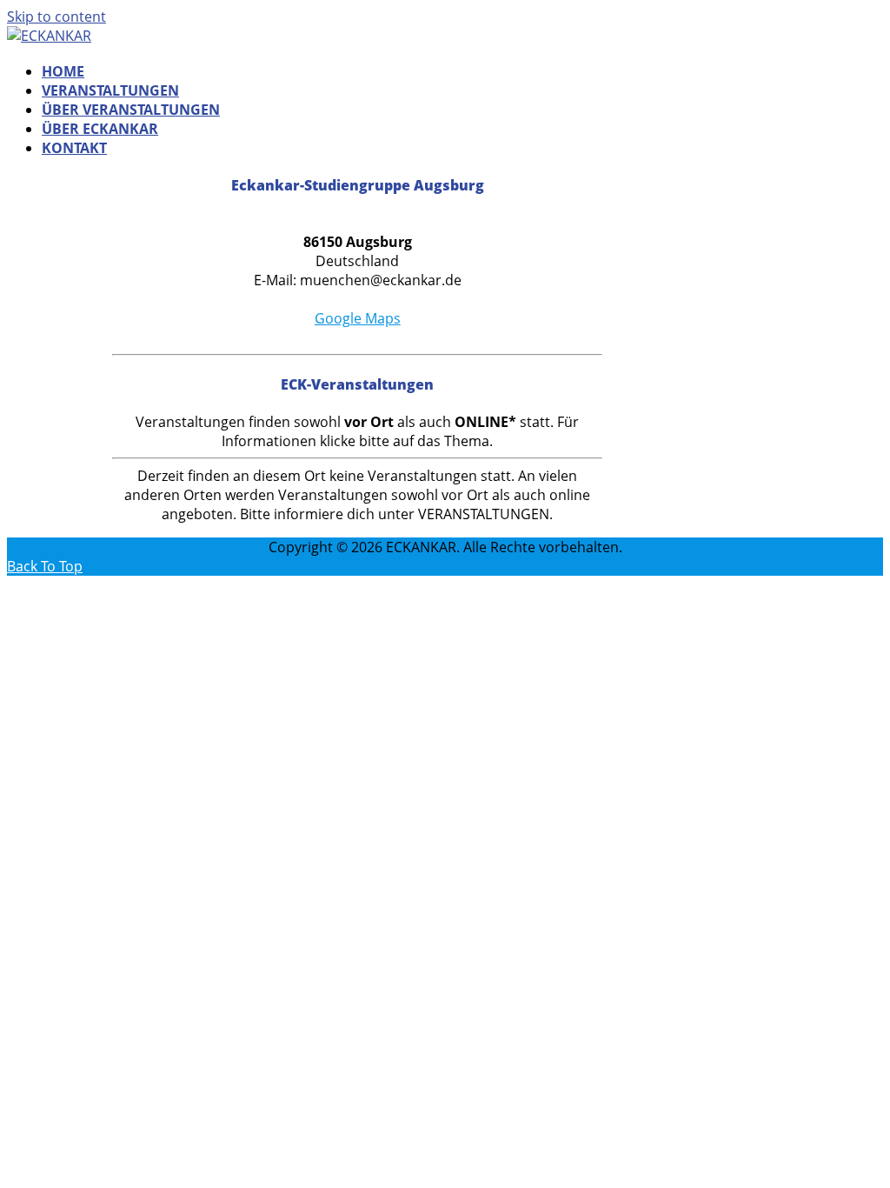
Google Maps (358, 318)
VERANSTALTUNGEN (110, 90)
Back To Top (45, 566)
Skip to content (56, 16)
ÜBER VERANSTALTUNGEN (131, 109)
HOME (63, 71)
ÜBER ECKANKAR (100, 128)
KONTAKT (74, 147)
